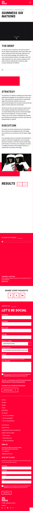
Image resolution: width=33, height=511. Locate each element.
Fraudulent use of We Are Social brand (11, 430)
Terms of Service (17, 382)
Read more (5, 281)
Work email (5, 327)
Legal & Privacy (5, 427)
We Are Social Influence (9, 420)
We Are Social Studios (8, 415)
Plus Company (6, 435)
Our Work (4, 402)
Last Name (5, 321)
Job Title (4, 334)
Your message (6, 361)
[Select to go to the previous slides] (20, 184)
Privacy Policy (5, 382)
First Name (5, 314)
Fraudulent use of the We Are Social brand (13, 385)
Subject (4, 354)
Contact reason (6, 347)
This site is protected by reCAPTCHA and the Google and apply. (16, 381)
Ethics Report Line (7, 438)
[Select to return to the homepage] (4, 2)
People (3, 407)
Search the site (5, 425)
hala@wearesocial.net (7, 453)
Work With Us (5, 410)
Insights (4, 405)
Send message (8, 390)
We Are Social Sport (8, 418)
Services (4, 399)
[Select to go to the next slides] (25, 184)
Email (3, 479)
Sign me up (6, 492)
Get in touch (4, 413)
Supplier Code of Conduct (8, 432)
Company (4, 475)
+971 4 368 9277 (5, 451)
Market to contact (7, 341)
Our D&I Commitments (8, 440)
